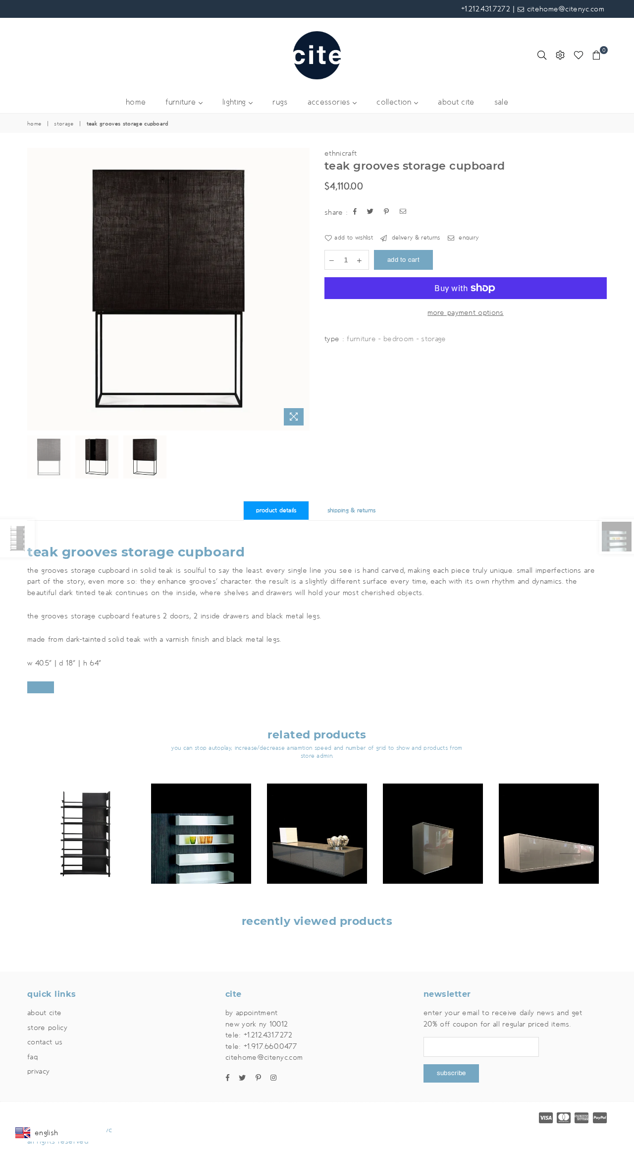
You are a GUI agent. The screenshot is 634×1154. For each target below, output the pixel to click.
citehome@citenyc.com (564, 9)
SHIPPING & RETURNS (351, 510)
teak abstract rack (85, 821)
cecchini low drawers (316, 813)
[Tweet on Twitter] (370, 212)
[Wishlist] (578, 55)
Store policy (47, 1028)
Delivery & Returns (414, 238)
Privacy (38, 1071)
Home (34, 124)
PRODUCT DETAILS (276, 510)
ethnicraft (340, 153)
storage (63, 124)
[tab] (317, 687)
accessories (330, 102)
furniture (181, 102)
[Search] (542, 55)
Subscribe (451, 1073)
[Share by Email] (403, 212)
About (44, 1013)
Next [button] (301, 289)
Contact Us (44, 1042)
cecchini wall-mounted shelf (201, 813)
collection (395, 102)
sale (501, 102)
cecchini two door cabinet (433, 813)
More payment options (465, 312)
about (456, 102)
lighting (235, 102)
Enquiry (468, 238)
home (136, 102)
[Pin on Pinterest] (386, 212)
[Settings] (560, 55)
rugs (279, 102)
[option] (168, 289)
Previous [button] (36, 289)
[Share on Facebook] (355, 212)
